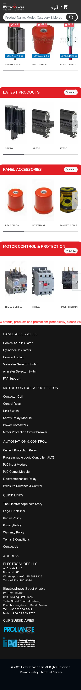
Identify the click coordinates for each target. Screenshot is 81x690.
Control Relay (12, 403)
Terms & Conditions (16, 539)
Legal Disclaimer (14, 511)
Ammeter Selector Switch (20, 371)
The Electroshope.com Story (22, 504)
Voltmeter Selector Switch (20, 364)
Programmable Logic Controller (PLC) (28, 457)
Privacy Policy (29, 672)
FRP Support (11, 378)
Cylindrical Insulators (17, 350)
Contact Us (10, 546)
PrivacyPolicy (12, 525)
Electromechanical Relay (20, 479)
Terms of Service (51, 672)
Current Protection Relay (20, 450)
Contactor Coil (13, 396)
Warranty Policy (14, 532)
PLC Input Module (15, 464)
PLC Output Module (16, 471)
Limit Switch (11, 410)
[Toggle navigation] (4, 5)
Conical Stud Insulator (18, 343)
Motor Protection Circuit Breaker (25, 432)
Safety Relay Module (17, 418)
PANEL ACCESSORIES (20, 334)
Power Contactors (15, 425)
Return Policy (12, 518)
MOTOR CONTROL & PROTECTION (30, 388)
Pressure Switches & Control (22, 486)
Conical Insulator (14, 357)
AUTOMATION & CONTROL (25, 441)
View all (71, 92)
